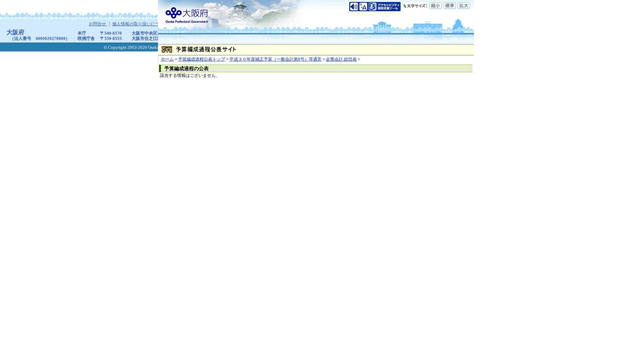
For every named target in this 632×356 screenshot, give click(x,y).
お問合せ (98, 24)
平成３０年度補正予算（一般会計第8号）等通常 (275, 59)
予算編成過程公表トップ (201, 59)
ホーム (167, 59)
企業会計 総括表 (341, 59)
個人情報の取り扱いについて (140, 24)
